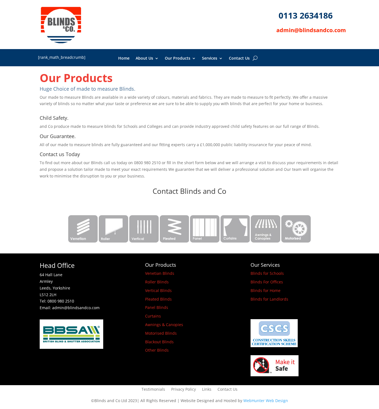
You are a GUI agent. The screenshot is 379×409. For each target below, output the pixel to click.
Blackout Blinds (159, 341)
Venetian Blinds (159, 273)
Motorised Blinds (161, 333)
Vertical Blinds (158, 290)
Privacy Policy (183, 389)
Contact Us (239, 58)
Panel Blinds (156, 307)
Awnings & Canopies (164, 324)
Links (206, 389)
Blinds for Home (266, 290)
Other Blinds (157, 350)
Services (209, 58)
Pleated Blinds (158, 299)
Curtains (153, 316)
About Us (144, 58)
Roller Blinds (157, 281)
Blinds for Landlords (269, 299)
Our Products (177, 58)
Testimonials (153, 389)
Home (124, 58)
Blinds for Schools (267, 273)
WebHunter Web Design (265, 400)
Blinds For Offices (267, 281)
